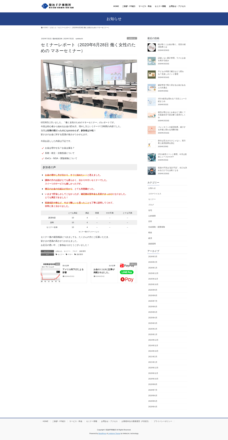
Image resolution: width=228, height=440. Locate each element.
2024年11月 (153, 345)
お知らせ (132, 38)
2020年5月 (152, 401)
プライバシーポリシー (163, 421)
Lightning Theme (114, 433)
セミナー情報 (91, 421)
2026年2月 (152, 262)
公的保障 (152, 216)
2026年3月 (152, 256)
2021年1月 (152, 362)
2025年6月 (152, 306)
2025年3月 (152, 323)
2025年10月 (153, 284)
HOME (45, 421)
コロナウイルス (154, 194)
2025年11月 (153, 279)
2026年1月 (152, 268)
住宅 (150, 210)
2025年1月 (152, 334)
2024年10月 (153, 351)
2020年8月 (152, 384)
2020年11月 (153, 373)
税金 (150, 232)
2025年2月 (152, 329)
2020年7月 (152, 390)
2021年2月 (152, 357)
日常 (150, 221)
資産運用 (82, 251)
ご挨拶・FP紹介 (59, 421)
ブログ (74, 251)
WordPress (102, 433)
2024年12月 (153, 340)
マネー (70, 254)
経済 (150, 238)
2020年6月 (152, 395)
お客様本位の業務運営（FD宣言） (136, 421)
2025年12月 (153, 273)
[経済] (50, 269)
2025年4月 (152, 318)
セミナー (67, 251)
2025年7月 (152, 301)
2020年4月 (152, 407)
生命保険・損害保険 (156, 227)
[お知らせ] (127, 273)
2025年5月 (152, 312)
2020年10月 (153, 379)
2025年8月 (152, 295)
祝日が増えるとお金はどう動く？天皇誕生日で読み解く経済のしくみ (172, 114)
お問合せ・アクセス (109, 421)
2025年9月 (152, 290)
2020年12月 (153, 368)
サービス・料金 (75, 421)
